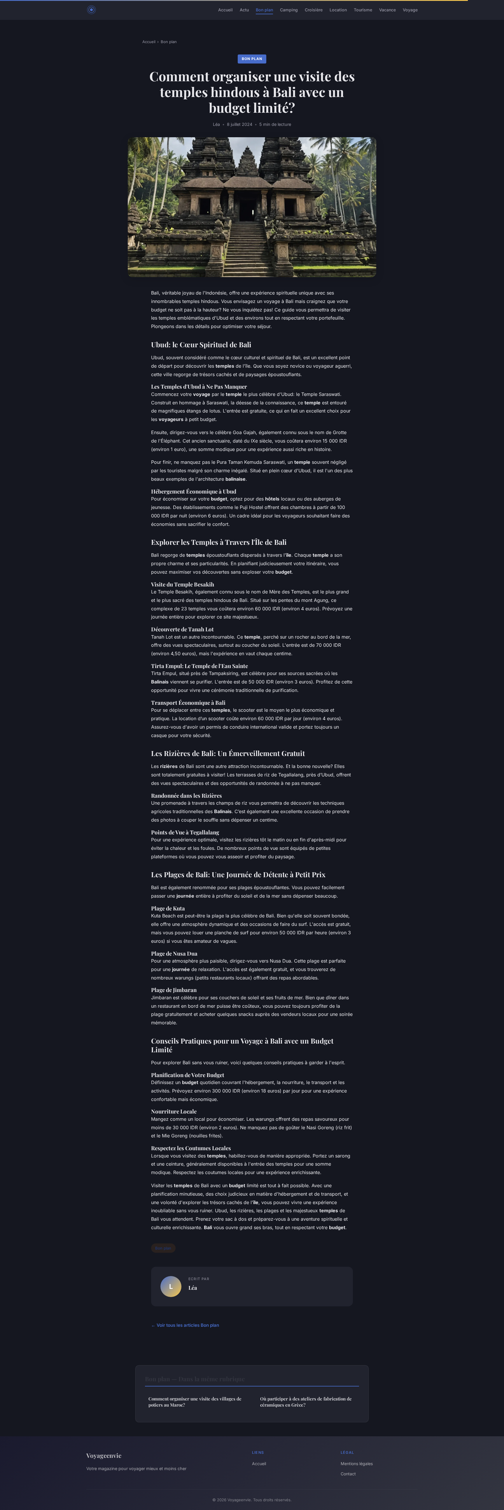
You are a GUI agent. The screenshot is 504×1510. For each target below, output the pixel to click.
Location (338, 9)
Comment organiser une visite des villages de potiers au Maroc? (195, 1402)
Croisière (314, 9)
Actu (244, 9)
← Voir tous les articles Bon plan (185, 1325)
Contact (348, 1473)
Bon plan (264, 9)
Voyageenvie (103, 1455)
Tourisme (363, 9)
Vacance (387, 9)
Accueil (225, 9)
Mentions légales (357, 1463)
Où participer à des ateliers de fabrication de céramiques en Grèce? (306, 1402)
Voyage (410, 9)
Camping (289, 9)
